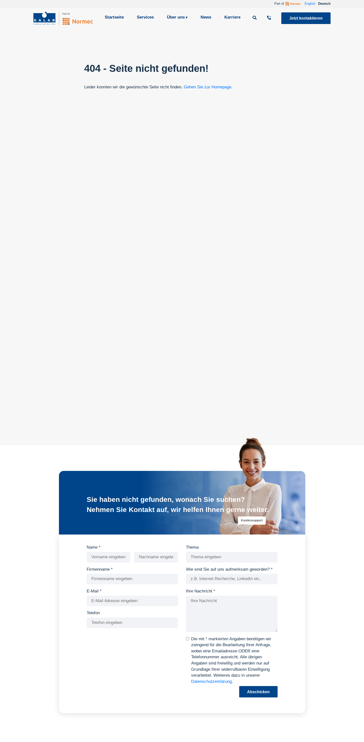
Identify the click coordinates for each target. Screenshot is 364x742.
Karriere (232, 17)
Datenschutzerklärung (211, 681)
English (310, 3)
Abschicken (258, 692)
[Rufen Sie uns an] (269, 18)
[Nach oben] (351, 731)
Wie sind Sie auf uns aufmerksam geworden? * (229, 569)
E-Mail (94, 591)
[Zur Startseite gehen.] (63, 18)
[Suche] (255, 18)
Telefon (93, 613)
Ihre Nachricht (200, 591)
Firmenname (100, 569)
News (206, 17)
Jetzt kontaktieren (306, 18)
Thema (192, 547)
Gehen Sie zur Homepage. (208, 87)
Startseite (114, 17)
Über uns (176, 17)
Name (94, 547)
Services (145, 17)
